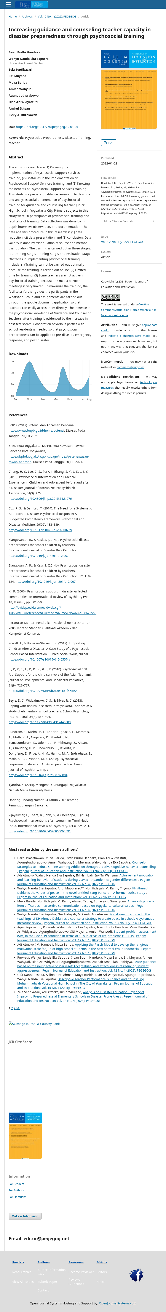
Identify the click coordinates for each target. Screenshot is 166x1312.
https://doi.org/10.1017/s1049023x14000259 (40, 530)
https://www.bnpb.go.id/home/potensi (36, 430)
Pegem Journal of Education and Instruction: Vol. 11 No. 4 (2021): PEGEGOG (81, 907)
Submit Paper (47, 1282)
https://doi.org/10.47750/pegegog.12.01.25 (47, 127)
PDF (110, 143)
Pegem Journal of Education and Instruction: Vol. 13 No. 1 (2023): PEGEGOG (98, 923)
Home (13, 16)
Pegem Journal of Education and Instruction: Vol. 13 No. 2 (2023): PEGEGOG (73, 871)
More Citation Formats (118, 221)
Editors (102, 1272)
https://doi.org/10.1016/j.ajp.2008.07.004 (38, 775)
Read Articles (21, 1272)
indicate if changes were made (129, 336)
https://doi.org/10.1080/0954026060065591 (40, 831)
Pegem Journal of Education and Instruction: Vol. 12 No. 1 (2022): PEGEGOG (81, 938)
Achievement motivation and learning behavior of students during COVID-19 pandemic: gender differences (86, 877)
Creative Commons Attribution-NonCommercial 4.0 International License (128, 309)
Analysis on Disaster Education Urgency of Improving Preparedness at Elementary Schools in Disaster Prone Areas (80, 994)
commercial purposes (130, 367)
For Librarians (17, 1197)
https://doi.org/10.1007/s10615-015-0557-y (39, 659)
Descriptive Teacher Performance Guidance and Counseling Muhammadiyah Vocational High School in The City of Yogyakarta (80, 981)
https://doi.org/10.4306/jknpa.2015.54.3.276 (40, 498)
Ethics (101, 1282)
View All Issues (23, 1282)
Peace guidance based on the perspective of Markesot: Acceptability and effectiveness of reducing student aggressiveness (86, 966)
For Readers (16, 1184)
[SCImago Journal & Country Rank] (34, 1024)
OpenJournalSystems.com (117, 1303)
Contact (43, 1290)
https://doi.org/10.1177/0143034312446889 (40, 722)
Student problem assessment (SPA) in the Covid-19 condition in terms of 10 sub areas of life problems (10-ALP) (86, 933)
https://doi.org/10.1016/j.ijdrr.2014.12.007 (39, 556)
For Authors (16, 1190)
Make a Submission (25, 1216)
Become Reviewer (81, 1272)
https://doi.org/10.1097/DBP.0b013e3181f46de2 (43, 691)
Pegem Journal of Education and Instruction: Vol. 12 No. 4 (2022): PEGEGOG (83, 882)
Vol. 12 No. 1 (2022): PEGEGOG (57, 16)
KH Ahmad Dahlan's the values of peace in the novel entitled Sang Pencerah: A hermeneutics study (82, 890)
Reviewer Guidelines (76, 1281)
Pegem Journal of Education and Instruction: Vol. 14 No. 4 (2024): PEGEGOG (82, 998)
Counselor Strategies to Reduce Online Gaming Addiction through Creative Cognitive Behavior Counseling (86, 864)
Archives (27, 16)
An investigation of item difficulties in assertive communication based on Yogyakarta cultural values (86, 903)
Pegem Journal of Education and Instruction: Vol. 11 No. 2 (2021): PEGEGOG (71, 897)
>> (18, 1008)
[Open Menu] (8, 4)
